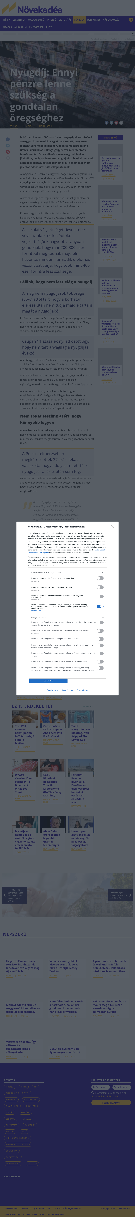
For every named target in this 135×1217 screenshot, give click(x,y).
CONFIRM (48, 681)
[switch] (100, 578)
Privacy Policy (82, 690)
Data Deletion (52, 690)
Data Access (67, 690)
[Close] (113, 526)
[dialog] (67, 608)
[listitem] (67, 572)
